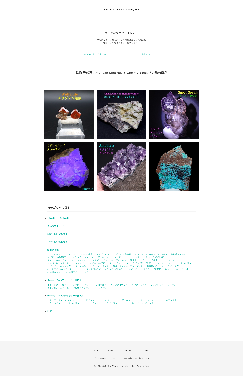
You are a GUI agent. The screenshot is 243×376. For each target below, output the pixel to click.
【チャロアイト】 (168, 300)
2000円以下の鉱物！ (57, 242)
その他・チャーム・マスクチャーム (90, 288)
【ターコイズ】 (54, 303)
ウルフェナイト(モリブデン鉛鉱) (151, 254)
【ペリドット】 (93, 303)
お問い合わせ (148, 54)
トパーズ (51, 266)
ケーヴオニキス (118, 260)
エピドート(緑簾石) (56, 257)
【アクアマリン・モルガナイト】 (63, 300)
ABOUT (112, 350)
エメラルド (75, 257)
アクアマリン (53, 254)
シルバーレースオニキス (59, 263)
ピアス (65, 285)
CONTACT (145, 350)
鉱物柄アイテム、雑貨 (77, 272)
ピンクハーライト (100, 266)
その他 (185, 269)
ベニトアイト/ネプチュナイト (61, 269)
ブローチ (172, 285)
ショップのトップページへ (95, 54)
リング (76, 285)
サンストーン (168, 260)
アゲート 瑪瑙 (86, 254)
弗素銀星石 (152, 266)
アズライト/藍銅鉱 (122, 254)
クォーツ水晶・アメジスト (60, 260)
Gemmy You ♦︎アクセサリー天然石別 (65, 295)
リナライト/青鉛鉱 (152, 269)
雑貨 (49, 311)
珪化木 (133, 260)
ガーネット (103, 257)
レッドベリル (171, 269)
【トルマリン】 (73, 303)
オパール (89, 257)
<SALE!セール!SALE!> (59, 218)
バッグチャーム (139, 285)
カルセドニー (118, 257)
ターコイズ (114, 263)
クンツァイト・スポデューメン (92, 260)
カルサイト (134, 257)
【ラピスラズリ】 (113, 303)
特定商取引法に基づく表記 (137, 358)
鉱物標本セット (54, 272)
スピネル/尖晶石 (97, 263)
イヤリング (52, 285)
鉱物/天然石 (53, 250)
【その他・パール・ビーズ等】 (141, 303)
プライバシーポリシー (104, 358)
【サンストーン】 (147, 300)
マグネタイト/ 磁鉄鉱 (90, 269)
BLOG (128, 350)
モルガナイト (132, 269)
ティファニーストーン (166, 263)
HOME (96, 350)
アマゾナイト (103, 254)
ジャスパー (80, 263)
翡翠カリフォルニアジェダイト (128, 266)
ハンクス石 (65, 266)
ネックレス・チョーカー (95, 285)
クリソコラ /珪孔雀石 (154, 257)
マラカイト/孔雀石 (113, 269)
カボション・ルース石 (58, 288)
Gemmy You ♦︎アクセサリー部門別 (64, 280)
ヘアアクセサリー (119, 285)
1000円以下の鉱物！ (57, 234)
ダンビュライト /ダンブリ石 (137, 263)
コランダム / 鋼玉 (149, 260)
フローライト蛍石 (170, 266)
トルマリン (186, 263)
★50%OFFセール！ (57, 226)
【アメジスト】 (91, 300)
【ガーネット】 (127, 300)
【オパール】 (109, 300)
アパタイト (69, 254)
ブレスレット (157, 285)
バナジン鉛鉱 (81, 266)
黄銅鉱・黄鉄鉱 (178, 254)
